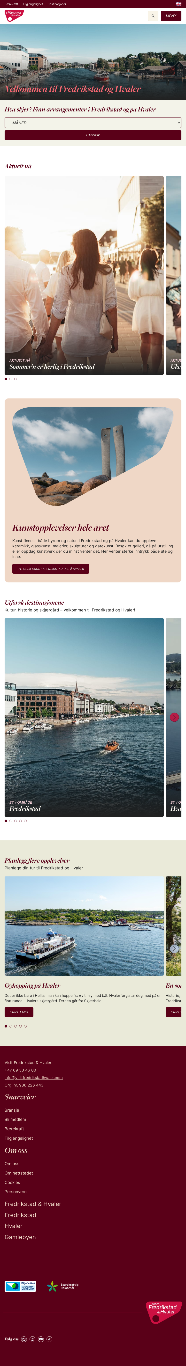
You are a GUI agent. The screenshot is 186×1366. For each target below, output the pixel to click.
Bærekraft (11, 4)
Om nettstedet (19, 1173)
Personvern (16, 1191)
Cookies (12, 1182)
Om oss (12, 1163)
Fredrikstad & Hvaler (33, 1203)
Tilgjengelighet (33, 4)
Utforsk (93, 135)
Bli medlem (15, 1119)
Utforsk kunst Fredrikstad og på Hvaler (50, 569)
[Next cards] (174, 717)
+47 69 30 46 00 (20, 1070)
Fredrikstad (20, 1215)
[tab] (6, 379)
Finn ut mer (19, 1012)
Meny (171, 16)
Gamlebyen (20, 1237)
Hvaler (14, 1225)
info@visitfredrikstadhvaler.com (34, 1077)
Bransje (12, 1110)
